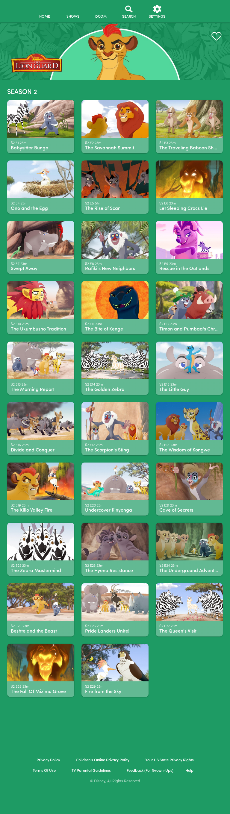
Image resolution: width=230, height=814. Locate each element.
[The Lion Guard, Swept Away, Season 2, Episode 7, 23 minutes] (40, 240)
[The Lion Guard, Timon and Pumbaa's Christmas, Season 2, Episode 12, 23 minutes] (189, 300)
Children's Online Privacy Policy (102, 760)
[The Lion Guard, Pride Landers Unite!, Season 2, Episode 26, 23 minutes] (115, 602)
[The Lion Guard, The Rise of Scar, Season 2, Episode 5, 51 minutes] (115, 179)
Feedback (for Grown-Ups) (150, 771)
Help (189, 771)
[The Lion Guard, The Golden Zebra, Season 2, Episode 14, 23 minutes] (115, 360)
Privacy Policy (48, 760)
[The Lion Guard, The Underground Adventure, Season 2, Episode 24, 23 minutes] (189, 541)
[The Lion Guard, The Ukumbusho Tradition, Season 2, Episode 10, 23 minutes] (40, 300)
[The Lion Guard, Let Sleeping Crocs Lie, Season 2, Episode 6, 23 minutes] (189, 179)
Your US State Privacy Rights (169, 760)
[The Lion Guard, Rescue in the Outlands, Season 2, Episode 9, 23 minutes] (189, 240)
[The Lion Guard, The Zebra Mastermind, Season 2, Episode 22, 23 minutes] (40, 541)
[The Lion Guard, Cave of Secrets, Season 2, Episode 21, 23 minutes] (189, 481)
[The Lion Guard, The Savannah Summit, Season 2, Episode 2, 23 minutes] (115, 119)
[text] (19, 143)
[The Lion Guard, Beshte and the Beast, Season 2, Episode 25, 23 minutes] (40, 602)
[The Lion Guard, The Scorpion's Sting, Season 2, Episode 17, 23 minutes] (115, 421)
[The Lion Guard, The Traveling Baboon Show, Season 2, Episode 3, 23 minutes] (189, 119)
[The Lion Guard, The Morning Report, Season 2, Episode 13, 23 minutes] (40, 360)
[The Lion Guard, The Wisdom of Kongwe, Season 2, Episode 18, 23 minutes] (189, 421)
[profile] (185, 11)
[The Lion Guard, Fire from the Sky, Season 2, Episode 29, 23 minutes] (115, 662)
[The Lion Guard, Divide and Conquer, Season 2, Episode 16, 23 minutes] (40, 421)
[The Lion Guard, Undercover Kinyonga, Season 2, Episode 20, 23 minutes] (115, 481)
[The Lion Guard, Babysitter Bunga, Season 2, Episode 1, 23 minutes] (40, 119)
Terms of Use (44, 771)
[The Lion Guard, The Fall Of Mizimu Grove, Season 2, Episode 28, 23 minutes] (40, 662)
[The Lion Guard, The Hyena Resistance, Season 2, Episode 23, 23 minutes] (115, 541)
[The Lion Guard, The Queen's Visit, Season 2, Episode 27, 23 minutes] (189, 602)
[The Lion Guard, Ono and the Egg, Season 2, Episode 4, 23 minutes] (40, 179)
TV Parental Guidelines (91, 771)
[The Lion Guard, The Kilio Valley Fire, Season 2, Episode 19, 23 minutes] (40, 481)
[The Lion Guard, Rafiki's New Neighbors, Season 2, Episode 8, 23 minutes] (115, 240)
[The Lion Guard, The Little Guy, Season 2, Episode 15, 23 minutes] (189, 360)
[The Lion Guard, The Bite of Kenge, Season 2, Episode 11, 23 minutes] (115, 300)
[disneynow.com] (16, 9)
